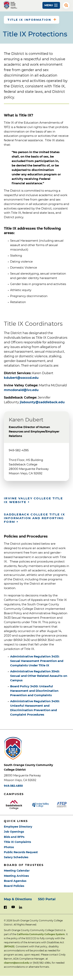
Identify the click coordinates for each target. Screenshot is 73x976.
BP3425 (9, 946)
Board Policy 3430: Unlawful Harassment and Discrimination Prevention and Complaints (34, 690)
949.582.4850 (13, 785)
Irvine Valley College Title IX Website (33, 500)
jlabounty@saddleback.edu (42, 402)
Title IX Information (29, 20)
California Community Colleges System (41, 934)
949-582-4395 (19, 450)
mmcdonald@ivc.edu (21, 390)
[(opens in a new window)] (16, 805)
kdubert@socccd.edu (21, 378)
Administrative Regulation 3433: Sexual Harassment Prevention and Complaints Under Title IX (36, 661)
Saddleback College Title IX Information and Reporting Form (34, 518)
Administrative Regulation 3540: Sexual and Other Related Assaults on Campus (38, 675)
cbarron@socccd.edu (16, 962)
